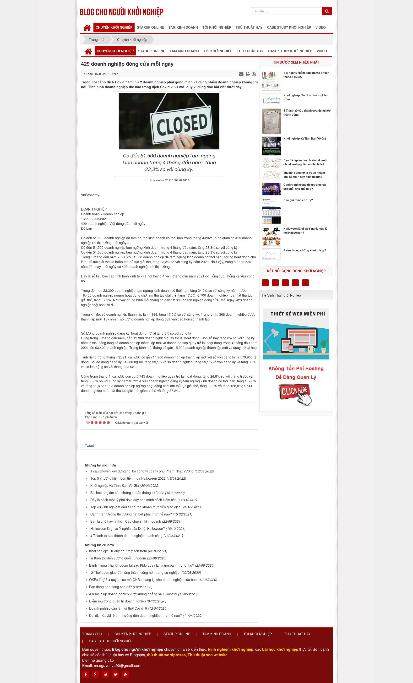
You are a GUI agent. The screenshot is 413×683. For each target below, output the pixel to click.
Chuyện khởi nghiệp (132, 633)
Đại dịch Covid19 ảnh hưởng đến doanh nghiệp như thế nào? (135, 615)
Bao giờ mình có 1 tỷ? (298, 200)
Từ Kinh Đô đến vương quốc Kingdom (117, 558)
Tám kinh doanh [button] (183, 27)
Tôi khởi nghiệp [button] (216, 27)
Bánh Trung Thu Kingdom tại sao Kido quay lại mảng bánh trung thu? (141, 565)
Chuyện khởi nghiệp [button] (114, 27)
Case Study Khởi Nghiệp (110, 641)
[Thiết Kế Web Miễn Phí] (297, 354)
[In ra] (248, 73)
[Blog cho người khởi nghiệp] (122, 10)
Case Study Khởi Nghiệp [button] (289, 27)
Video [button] (320, 27)
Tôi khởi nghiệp (258, 633)
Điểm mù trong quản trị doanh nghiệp (117, 601)
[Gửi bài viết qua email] (242, 73)
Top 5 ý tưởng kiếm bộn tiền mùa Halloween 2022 (128, 478)
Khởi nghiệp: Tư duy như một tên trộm (118, 550)
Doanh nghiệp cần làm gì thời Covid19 (118, 608)
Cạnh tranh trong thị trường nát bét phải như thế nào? (131, 514)
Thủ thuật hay (297, 633)
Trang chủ (92, 633)
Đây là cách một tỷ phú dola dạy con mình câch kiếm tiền (133, 499)
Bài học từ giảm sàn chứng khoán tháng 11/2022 (127, 492)
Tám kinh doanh (216, 633)
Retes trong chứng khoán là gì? (304, 250)
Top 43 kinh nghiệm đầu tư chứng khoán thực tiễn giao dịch (135, 506)
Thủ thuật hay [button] (249, 27)
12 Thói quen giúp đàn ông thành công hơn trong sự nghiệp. (134, 572)
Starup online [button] (150, 27)
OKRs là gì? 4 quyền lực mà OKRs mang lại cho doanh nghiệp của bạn (143, 579)
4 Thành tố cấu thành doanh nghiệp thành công (126, 535)
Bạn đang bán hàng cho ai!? (110, 586)
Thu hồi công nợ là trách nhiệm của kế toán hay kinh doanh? (304, 175)
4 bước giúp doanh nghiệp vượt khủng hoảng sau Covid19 (133, 593)
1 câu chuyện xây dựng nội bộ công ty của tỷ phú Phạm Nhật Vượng (142, 471)
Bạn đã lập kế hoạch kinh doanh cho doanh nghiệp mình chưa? (304, 162)
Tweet (89, 445)
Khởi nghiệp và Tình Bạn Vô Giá (114, 485)
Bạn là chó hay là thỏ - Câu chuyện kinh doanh (125, 521)
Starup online (176, 633)
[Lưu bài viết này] (254, 73)
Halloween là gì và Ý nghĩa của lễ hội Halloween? (127, 528)
